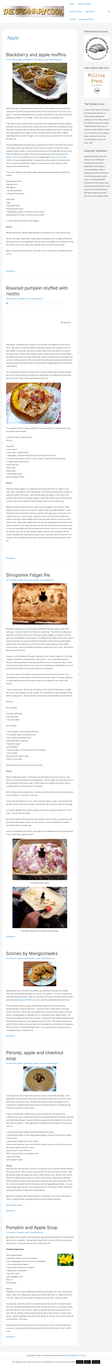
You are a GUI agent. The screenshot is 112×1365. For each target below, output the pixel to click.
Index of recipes (76, 11)
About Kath (89, 11)
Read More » (11, 271)
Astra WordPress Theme (76, 1355)
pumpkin (21, 299)
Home (72, 4)
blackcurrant (29, 958)
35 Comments (11, 580)
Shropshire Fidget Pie (28, 575)
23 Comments (11, 60)
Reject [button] (87, 1362)
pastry (31, 580)
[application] (95, 11)
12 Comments (11, 958)
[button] (109, 11)
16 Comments (11, 299)
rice (27, 299)
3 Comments (11, 1232)
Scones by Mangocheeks (32, 953)
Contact (73, 19)
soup (42, 1063)
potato (36, 580)
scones (37, 958)
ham (26, 580)
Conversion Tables (86, 19)
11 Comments (11, 1063)
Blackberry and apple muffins (36, 54)
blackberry (28, 60)
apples (21, 60)
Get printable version (14, 1205)
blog (32, 991)
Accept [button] (79, 1362)
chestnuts (28, 1063)
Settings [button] (96, 1362)
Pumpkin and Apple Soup (31, 1227)
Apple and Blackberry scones (29, 1000)
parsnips (35, 1063)
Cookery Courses (84, 4)
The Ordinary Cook (40, 60)
